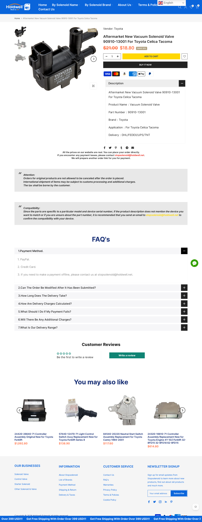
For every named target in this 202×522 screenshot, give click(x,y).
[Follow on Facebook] (149, 502)
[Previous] (33, 59)
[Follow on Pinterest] (171, 502)
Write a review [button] (127, 355)
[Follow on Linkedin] (165, 502)
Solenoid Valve (21, 474)
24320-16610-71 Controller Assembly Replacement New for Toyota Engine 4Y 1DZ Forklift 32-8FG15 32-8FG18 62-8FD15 (167, 438)
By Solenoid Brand (98, 5)
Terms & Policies (149, 5)
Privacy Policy (110, 489)
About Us (124, 5)
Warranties (108, 484)
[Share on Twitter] (110, 147)
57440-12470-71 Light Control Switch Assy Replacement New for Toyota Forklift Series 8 (78, 436)
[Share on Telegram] (127, 147)
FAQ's (106, 479)
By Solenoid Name (65, 5)
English (168, 2)
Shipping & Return (67, 489)
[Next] (94, 59)
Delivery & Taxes (67, 495)
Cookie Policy (109, 500)
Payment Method (67, 484)
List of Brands (65, 479)
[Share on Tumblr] (121, 147)
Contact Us (46, 9)
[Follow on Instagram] (160, 502)
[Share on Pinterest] (115, 147)
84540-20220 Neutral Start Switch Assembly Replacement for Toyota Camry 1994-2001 (123, 436)
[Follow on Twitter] (154, 502)
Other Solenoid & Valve (25, 489)
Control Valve (20, 479)
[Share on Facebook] (104, 147)
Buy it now (145, 64)
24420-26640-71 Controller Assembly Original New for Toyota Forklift (33, 436)
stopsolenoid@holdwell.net (129, 155)
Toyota (118, 28)
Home (42, 5)
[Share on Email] (132, 147)
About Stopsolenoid (68, 475)
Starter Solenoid (22, 484)
